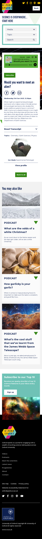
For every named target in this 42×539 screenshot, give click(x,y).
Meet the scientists (9, 461)
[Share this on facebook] (6, 93)
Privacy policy (24, 484)
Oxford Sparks (7, 3)
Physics (34, 136)
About (4, 471)
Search (34, 40)
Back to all (21, 175)
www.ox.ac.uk (7, 530)
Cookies (14, 484)
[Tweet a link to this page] (13, 93)
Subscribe (10, 75)
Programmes (7, 468)
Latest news (7, 464)
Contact (5, 475)
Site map (5, 484)
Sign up (10, 392)
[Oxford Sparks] (9, 440)
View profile (21, 165)
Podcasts (5, 457)
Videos (4, 454)
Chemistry (14, 136)
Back (36, 8)
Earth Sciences (24, 136)
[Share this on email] (19, 93)
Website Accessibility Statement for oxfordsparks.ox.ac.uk (15, 489)
